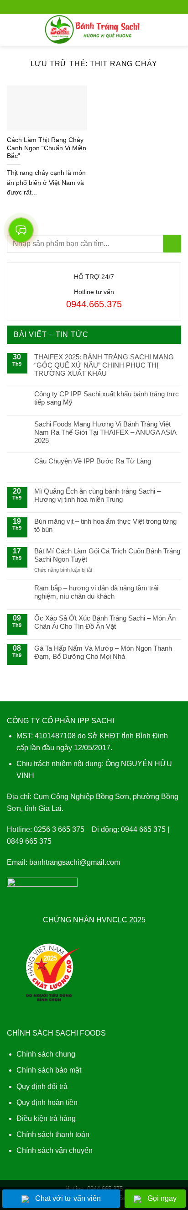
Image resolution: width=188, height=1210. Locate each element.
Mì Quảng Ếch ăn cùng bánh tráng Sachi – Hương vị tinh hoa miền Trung (97, 495)
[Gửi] (172, 244)
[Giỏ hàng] (176, 30)
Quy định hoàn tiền (47, 1102)
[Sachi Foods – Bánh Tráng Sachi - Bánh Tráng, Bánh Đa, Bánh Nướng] (94, 30)
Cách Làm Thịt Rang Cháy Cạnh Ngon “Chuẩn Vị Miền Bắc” (46, 148)
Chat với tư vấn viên (68, 1198)
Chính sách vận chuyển (54, 1150)
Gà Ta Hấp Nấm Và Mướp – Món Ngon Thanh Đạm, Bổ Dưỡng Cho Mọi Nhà (103, 652)
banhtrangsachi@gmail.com (74, 862)
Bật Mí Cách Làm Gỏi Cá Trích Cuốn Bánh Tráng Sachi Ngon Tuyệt (107, 555)
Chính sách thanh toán (52, 1134)
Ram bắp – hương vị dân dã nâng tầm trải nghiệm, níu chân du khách (96, 592)
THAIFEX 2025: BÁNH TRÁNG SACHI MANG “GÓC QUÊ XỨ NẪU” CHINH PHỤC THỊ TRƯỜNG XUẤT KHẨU (104, 365)
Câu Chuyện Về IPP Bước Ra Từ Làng (92, 461)
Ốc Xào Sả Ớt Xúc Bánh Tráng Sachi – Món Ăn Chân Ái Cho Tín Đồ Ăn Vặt (105, 622)
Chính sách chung (45, 1054)
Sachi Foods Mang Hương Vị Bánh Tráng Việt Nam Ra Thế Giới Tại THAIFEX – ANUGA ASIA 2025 (105, 432)
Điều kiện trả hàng (46, 1118)
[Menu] (12, 29)
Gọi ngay (162, 1198)
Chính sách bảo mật (48, 1070)
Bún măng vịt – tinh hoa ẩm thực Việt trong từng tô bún (105, 525)
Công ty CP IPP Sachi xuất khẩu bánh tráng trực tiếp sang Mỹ (106, 398)
